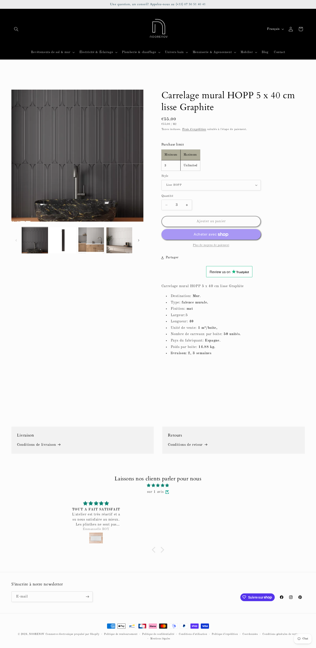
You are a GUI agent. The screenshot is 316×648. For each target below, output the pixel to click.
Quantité (167, 196)
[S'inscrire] (87, 596)
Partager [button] (172, 257)
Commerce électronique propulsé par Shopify (73, 634)
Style (164, 176)
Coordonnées (250, 634)
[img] (158, 485)
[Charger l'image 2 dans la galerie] (63, 240)
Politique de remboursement (120, 634)
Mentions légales (160, 638)
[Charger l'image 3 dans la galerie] (91, 240)
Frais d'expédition (194, 129)
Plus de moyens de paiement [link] (211, 245)
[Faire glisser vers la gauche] (16, 240)
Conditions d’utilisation (193, 634)
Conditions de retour (185, 445)
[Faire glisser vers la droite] (138, 240)
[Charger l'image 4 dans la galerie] (119, 240)
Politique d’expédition (225, 634)
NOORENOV (36, 634)
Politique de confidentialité (158, 634)
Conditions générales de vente (280, 634)
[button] (16, 29)
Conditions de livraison (36, 445)
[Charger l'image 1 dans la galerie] (35, 240)
